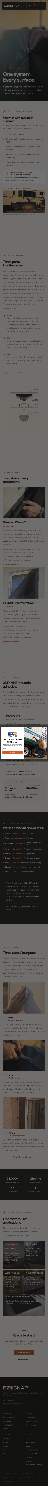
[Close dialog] (45, 729)
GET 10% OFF (12, 752)
